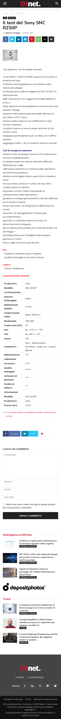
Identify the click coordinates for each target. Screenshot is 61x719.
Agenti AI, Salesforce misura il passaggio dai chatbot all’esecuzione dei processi (37, 572)
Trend (6, 599)
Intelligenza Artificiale (28, 546)
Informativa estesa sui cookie (45, 699)
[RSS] (40, 686)
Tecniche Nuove (36, 677)
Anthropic (23, 642)
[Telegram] (48, 686)
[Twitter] (55, 686)
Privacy (28, 699)
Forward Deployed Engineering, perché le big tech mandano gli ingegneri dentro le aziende (38, 637)
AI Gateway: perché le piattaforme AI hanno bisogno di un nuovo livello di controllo (37, 608)
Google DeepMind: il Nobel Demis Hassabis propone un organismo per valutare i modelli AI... (37, 622)
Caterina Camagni (12, 33)
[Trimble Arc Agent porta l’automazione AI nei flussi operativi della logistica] (10, 544)
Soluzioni (19, 13)
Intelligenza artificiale (17, 535)
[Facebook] (25, 686)
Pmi (11, 13)
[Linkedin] (32, 686)
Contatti (20, 677)
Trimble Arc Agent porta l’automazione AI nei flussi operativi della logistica (38, 542)
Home (5, 13)
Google (23, 628)
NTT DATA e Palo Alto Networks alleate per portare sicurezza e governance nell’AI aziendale (38, 557)
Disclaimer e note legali (13, 699)
